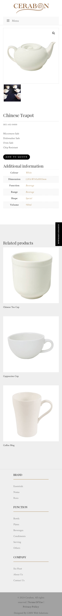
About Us (18, 574)
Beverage (30, 185)
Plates (16, 524)
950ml (28, 204)
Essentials (18, 486)
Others (16, 548)
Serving (17, 542)
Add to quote (16, 157)
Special (29, 198)
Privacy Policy (31, 606)
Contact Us (19, 580)
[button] (53, 33)
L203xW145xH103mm (36, 179)
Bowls (16, 518)
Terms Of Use (35, 602)
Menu (15, 21)
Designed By (20, 613)
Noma (16, 492)
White (29, 172)
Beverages (18, 530)
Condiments (19, 536)
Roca (15, 498)
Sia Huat (17, 568)
